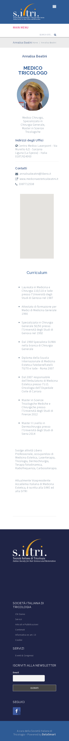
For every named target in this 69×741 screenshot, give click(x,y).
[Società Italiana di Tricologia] (29, 11)
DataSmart (49, 734)
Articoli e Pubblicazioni (26, 624)
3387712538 (26, 184)
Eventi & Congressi (24, 655)
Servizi (18, 619)
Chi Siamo (20, 614)
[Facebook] (17, 711)
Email (16, 672)
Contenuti (20, 629)
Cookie (18, 639)
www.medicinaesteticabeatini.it (39, 179)
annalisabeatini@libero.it (35, 173)
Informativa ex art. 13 (25, 634)
